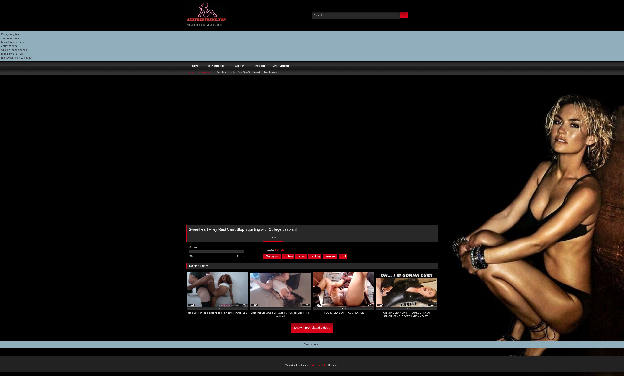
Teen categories (216, 65)
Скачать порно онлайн (14, 50)
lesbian (302, 256)
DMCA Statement (281, 65)
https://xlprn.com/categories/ (17, 57)
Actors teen (260, 65)
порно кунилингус (12, 53)
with (344, 256)
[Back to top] (614, 366)
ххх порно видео (11, 38)
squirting (316, 256)
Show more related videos (312, 327)
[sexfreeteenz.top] (206, 13)
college (289, 256)
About (274, 237)
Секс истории (312, 344)
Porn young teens (11, 34)
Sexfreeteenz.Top (318, 365)
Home (195, 65)
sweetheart (331, 256)
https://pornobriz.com (13, 42)
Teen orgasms (205, 72)
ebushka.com (9, 46)
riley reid (279, 249)
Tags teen (239, 65)
